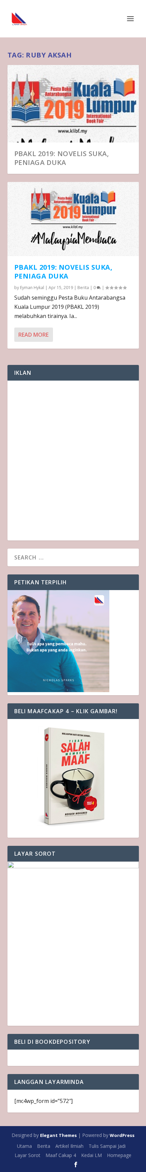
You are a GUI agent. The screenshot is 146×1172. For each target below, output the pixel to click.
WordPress (122, 1135)
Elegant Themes (58, 1135)
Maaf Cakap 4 (60, 1155)
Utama (24, 1146)
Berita (83, 287)
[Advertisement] (73, 460)
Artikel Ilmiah (69, 1146)
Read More (33, 334)
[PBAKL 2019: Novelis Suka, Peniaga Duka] (73, 219)
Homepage (119, 1155)
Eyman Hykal (32, 287)
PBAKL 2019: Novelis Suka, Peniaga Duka (61, 158)
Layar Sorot (27, 1155)
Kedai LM (91, 1155)
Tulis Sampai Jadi (107, 1146)
